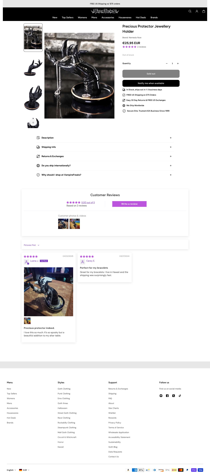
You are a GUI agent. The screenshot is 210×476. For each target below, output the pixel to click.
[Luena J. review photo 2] (27, 320)
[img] (31, 256)
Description (48, 137)
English (10, 470)
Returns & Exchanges (53, 156)
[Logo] (105, 11)
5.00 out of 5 (88, 202)
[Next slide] (33, 122)
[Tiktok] (180, 396)
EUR (25, 470)
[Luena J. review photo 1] (48, 292)
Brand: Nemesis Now (131, 37)
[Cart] (203, 11)
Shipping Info (49, 147)
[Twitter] (173, 396)
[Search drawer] (190, 11)
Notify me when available (151, 83)
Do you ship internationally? (56, 165)
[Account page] (196, 11)
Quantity (126, 63)
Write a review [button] (129, 203)
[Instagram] (161, 396)
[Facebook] (167, 396)
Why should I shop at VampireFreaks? (61, 174)
